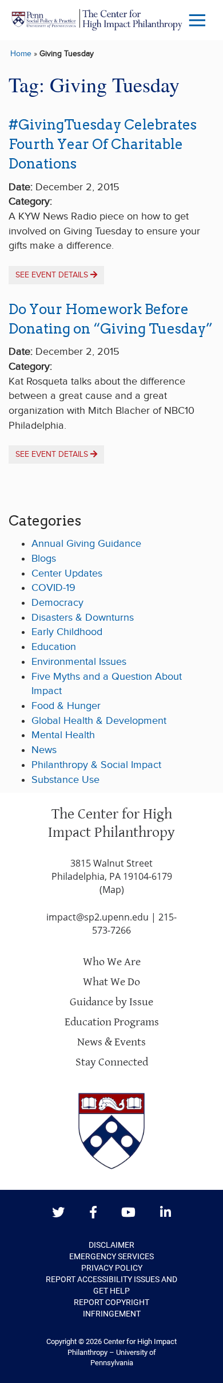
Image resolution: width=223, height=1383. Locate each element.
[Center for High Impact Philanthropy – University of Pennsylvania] (97, 20)
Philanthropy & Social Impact (96, 765)
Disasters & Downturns (82, 618)
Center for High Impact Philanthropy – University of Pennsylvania (122, 1352)
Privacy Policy (111, 1267)
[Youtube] (128, 1213)
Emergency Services (111, 1256)
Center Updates (66, 573)
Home (20, 53)
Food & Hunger (66, 706)
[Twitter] (58, 1213)
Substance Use (65, 780)
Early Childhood (66, 632)
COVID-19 (53, 588)
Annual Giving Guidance (86, 544)
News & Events (111, 1042)
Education (53, 647)
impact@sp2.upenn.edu (97, 917)
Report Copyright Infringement (111, 1308)
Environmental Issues (78, 662)
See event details (52, 275)
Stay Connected (111, 1062)
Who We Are (112, 962)
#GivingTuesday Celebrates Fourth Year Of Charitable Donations (103, 144)
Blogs (43, 559)
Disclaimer (111, 1244)
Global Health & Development (98, 721)
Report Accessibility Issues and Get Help (111, 1285)
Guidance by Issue (111, 1002)
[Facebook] (93, 1213)
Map (111, 889)
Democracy (57, 603)
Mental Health (63, 735)
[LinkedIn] (165, 1213)
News (44, 750)
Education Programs (112, 1022)
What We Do (111, 982)
